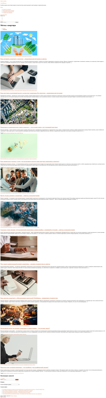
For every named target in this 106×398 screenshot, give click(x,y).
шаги (19, 64)
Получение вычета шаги (32, 90)
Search (1, 21)
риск (16, 133)
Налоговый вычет (8, 325)
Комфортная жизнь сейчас (29, 364)
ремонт (12, 201)
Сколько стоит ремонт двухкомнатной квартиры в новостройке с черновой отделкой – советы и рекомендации (37, 230)
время (5, 201)
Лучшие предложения (7, 12)
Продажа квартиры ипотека (20, 295)
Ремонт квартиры (26, 325)
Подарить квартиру (17, 56)
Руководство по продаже (31, 295)
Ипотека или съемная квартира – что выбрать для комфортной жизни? (24, 367)
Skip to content (3, 1)
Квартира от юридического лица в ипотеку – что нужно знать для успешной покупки (29, 127)
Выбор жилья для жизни (10, 364)
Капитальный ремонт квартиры (11, 261)
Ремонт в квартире (22, 193)
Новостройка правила (17, 325)
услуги (18, 269)
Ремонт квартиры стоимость (11, 227)
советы (15, 201)
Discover (22, 64)
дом (4, 269)
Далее (3, 378)
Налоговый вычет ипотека (8, 10)
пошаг (20, 98)
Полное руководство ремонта (24, 261)
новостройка (16, 334)
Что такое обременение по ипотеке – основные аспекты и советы (16, 392)
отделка (9, 235)
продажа (19, 303)
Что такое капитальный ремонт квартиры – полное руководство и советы (25, 264)
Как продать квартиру (9, 295)
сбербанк (24, 303)
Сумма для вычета (33, 158)
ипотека (5, 64)
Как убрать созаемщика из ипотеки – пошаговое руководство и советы (18, 390)
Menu (1, 7)
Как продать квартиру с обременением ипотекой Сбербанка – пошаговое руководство (29, 298)
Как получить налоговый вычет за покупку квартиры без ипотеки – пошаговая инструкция (31, 93)
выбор (5, 373)
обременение (14, 303)
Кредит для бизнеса (21, 124)
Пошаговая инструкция (26, 56)
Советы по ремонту (7, 9)
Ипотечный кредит (9, 56)
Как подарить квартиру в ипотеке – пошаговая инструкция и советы (23, 59)
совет (17, 64)
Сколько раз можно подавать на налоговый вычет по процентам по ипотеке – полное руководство (23, 389)
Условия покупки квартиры (31, 124)
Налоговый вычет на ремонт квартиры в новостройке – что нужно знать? (25, 328)
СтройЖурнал (3, 3)
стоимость (21, 235)
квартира (9, 64)
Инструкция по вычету (10, 90)
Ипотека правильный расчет (11, 158)
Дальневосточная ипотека (8, 11)
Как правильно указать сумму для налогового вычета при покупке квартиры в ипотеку (29, 161)
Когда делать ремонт (13, 193)
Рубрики (2, 384)
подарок (13, 64)
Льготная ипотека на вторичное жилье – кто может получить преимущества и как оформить (22, 393)
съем (19, 373)
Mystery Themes (13, 395)
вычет (5, 98)
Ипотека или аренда (19, 364)
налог (17, 98)
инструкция (9, 98)
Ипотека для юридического (10, 124)
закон (5, 133)
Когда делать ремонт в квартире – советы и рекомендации (19, 195)
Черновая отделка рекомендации (32, 227)
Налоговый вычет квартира (20, 90)
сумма (18, 167)
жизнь (8, 373)
